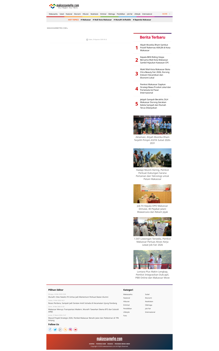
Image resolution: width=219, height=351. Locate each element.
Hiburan (86, 14)
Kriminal (103, 14)
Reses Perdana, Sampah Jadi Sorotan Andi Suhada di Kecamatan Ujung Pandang (82, 303)
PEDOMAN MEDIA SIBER (122, 344)
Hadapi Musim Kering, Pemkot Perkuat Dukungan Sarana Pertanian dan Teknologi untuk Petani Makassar (152, 174)
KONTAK (91, 344)
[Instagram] (70, 330)
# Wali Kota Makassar (102, 19)
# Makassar (86, 19)
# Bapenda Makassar (142, 19)
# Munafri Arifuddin (122, 19)
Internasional (147, 14)
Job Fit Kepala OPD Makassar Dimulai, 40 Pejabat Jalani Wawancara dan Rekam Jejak (152, 208)
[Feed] (65, 330)
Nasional (69, 14)
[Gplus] (60, 330)
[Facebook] (50, 330)
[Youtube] (75, 330)
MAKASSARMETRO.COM (57, 28)
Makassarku (53, 14)
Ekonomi (77, 14)
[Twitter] (55, 330)
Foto (125, 315)
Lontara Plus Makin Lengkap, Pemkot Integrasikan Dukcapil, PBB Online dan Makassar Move (152, 274)
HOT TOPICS (73, 19)
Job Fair (129, 14)
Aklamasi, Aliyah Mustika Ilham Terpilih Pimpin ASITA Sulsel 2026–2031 (152, 140)
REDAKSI (110, 344)
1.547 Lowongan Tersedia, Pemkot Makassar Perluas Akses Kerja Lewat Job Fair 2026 (152, 241)
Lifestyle (137, 14)
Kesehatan (94, 14)
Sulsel (62, 14)
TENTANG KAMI (101, 344)
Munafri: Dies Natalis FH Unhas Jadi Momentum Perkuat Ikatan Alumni (78, 297)
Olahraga (111, 14)
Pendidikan (121, 14)
